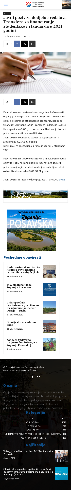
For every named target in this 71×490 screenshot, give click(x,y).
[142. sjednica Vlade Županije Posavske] (49, 289)
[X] (24, 44)
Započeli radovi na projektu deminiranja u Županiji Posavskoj (22, 342)
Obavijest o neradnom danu (21, 324)
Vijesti (7, 13)
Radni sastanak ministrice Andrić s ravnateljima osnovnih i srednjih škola (24, 270)
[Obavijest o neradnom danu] (49, 326)
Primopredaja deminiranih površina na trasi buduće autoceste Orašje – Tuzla (23, 306)
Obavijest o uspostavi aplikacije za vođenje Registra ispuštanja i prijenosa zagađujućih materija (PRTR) (28, 472)
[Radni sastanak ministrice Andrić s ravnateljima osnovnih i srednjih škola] (49, 271)
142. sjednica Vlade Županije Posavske (19, 286)
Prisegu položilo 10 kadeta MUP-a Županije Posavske (28, 453)
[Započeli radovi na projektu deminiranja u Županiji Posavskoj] (49, 344)
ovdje (62, 179)
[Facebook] (17, 44)
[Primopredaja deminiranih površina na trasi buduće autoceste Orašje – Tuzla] (49, 307)
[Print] (32, 44)
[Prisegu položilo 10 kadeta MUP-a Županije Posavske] (61, 456)
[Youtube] (38, 377)
